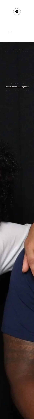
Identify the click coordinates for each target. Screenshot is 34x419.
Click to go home (17, 90)
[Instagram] (20, 32)
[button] (10, 32)
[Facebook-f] (26, 32)
